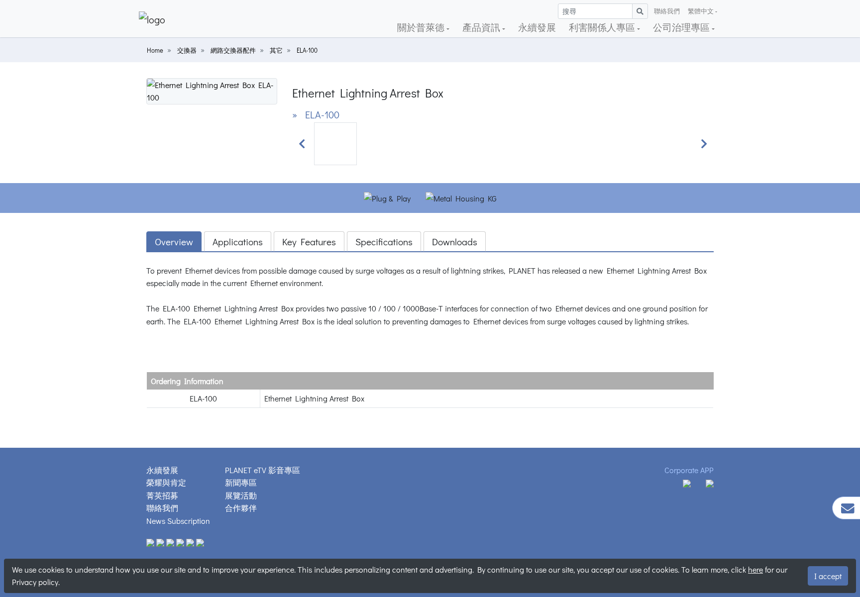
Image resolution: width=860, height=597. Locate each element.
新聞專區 (241, 482)
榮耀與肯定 (166, 482)
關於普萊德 (421, 27)
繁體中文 (701, 11)
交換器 (187, 50)
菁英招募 (162, 495)
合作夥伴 (241, 507)
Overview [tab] (174, 241)
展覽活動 (241, 495)
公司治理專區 (682, 27)
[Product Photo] (211, 90)
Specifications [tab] (384, 241)
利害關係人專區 (603, 27)
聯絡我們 (667, 11)
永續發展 (537, 27)
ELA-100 (307, 50)
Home (155, 50)
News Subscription (178, 520)
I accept (828, 576)
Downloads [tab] (454, 241)
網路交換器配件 (233, 50)
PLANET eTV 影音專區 (262, 470)
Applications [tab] (238, 241)
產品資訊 (482, 27)
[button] (302, 143)
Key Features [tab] (309, 241)
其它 (276, 50)
